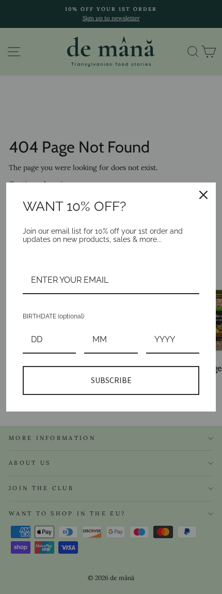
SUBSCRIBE (111, 380)
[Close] (203, 194)
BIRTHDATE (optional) (53, 316)
